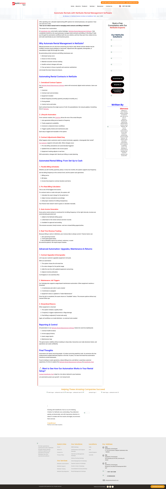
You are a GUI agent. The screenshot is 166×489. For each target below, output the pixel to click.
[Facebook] (110, 487)
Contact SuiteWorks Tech (46, 374)
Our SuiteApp (43, 143)
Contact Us (109, 6)
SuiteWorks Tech (46, 31)
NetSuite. (46, 109)
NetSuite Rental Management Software (80, 31)
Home (72, 6)
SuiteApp (57, 117)
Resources (100, 6)
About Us (78, 6)
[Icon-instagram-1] (113, 487)
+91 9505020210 (111, 476)
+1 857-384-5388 (126, 6)
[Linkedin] (108, 487)
